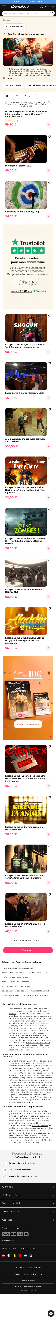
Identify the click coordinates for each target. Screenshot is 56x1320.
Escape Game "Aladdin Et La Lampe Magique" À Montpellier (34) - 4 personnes (24, 640)
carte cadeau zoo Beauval (14, 973)
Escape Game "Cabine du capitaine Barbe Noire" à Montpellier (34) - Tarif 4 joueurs (25, 490)
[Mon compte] (41, 6)
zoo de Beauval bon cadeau (15, 991)
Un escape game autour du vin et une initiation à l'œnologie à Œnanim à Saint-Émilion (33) (26, 114)
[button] (51, 1313)
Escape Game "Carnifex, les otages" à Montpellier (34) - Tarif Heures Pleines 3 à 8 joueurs (25, 778)
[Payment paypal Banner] (5, 1234)
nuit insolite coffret (40, 991)
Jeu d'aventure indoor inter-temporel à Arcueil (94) (25, 440)
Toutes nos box (16, 26)
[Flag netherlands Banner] (24, 1256)
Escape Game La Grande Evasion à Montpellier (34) (24, 828)
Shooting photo (13, 85)
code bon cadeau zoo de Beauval (17, 968)
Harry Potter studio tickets (35, 995)
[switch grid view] (7, 96)
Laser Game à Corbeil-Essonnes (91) (24, 393)
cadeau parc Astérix (38, 973)
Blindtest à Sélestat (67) (18, 165)
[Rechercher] (51, 13)
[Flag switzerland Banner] (19, 1256)
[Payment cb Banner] (13, 1234)
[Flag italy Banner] (7, 1256)
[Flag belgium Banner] (13, 1256)
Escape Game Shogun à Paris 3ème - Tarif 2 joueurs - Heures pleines (25, 345)
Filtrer (28, 96)
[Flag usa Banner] (29, 1256)
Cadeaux (6, 20)
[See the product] (48, 124)
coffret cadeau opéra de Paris (15, 977)
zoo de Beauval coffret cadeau (16, 986)
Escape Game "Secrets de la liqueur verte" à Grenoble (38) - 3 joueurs (24, 876)
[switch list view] (17, 96)
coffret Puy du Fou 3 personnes (17, 982)
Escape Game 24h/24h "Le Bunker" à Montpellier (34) (25, 925)
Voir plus (26, 950)
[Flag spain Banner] (2, 1256)
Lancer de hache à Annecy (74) (22, 211)
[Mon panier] (52, 6)
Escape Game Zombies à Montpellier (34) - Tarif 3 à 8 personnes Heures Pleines (25, 541)
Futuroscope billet (10, 995)
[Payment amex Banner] (20, 1234)
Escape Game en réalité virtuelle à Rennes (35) (23, 590)
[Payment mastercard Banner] (26, 1234)
